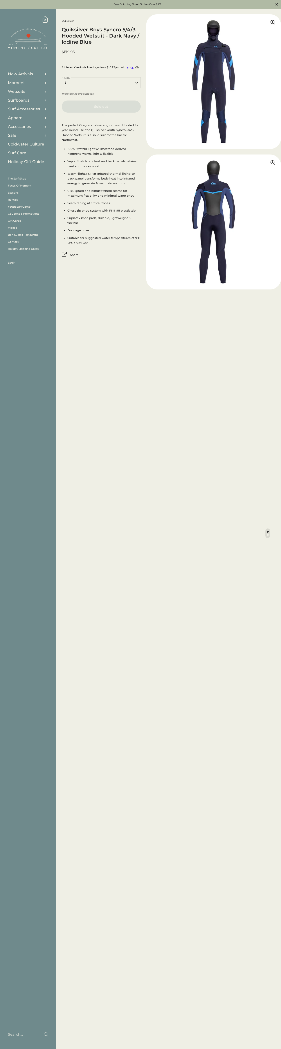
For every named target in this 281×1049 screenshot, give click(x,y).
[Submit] (46, 1034)
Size (67, 77)
